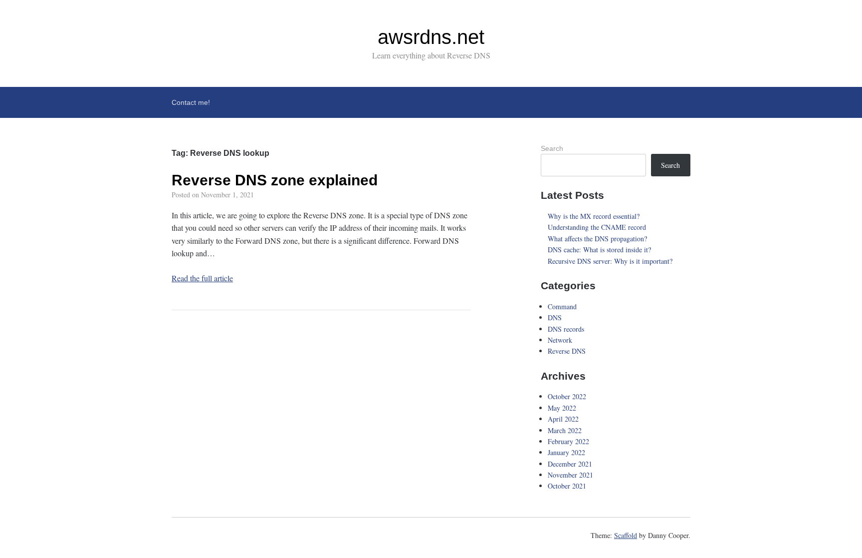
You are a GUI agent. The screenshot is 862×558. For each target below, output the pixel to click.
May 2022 (562, 408)
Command (562, 306)
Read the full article (202, 278)
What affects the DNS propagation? (597, 238)
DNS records (566, 329)
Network (560, 340)
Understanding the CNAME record (597, 227)
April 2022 (563, 419)
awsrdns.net (431, 37)
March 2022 (565, 430)
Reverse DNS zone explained (275, 180)
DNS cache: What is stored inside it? (599, 249)
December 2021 (570, 464)
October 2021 (567, 486)
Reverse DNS (567, 351)
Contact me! (191, 102)
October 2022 (567, 396)
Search (552, 148)
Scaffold (625, 535)
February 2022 (568, 441)
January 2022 (566, 452)
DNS (555, 317)
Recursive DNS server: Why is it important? (610, 261)
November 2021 (570, 475)
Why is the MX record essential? (594, 216)
